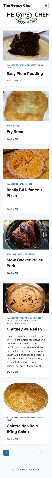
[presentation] (26, 45)
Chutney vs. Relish (24, 329)
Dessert (32, 65)
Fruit (9, 68)
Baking (23, 65)
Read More (14, 81)
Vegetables (20, 323)
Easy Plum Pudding (25, 73)
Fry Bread (16, 131)
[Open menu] (46, 5)
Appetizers (25, 318)
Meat (32, 254)
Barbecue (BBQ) (14, 254)
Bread (10, 126)
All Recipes (12, 65)
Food (40, 65)
